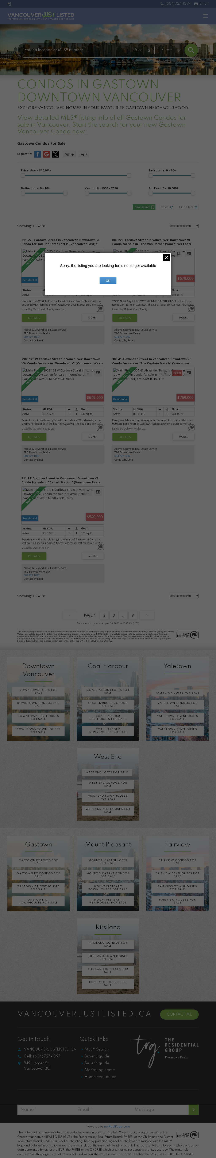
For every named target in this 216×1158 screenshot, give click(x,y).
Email (204, 3)
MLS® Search (97, 1049)
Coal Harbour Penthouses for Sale (108, 717)
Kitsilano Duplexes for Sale (108, 971)
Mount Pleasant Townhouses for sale (108, 888)
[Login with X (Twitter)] (55, 156)
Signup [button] (69, 154)
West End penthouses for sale (108, 810)
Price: (36, 170)
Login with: (24, 154)
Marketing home (100, 1070)
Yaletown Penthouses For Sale (177, 731)
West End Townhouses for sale (108, 797)
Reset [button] (164, 207)
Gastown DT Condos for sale (38, 875)
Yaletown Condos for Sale (177, 704)
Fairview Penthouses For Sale (177, 875)
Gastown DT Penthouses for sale (38, 888)
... (123, 615)
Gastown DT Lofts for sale (38, 862)
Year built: (101, 188)
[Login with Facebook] (37, 156)
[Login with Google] (46, 156)
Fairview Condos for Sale (177, 862)
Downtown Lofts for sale (38, 691)
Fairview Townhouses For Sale (177, 888)
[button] (175, 4)
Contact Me (179, 1014)
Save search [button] (142, 207)
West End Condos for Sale (108, 784)
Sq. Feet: (163, 188)
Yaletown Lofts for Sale (177, 692)
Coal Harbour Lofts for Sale (108, 691)
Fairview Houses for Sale (177, 901)
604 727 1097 (32, 337)
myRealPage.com (117, 1126)
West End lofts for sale (107, 772)
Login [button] (83, 154)
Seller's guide (97, 1063)
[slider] (23, 175)
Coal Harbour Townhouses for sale (108, 731)
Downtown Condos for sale (38, 704)
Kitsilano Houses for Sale (108, 984)
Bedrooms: (162, 170)
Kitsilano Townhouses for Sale (108, 957)
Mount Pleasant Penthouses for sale (108, 901)
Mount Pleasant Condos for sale (108, 875)
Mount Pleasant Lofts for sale (108, 862)
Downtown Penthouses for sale (38, 717)
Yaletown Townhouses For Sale (177, 717)
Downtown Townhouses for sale (38, 731)
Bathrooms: (35, 188)
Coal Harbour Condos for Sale (108, 704)
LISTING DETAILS (34, 318)
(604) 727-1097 (178, 3)
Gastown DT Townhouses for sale (38, 901)
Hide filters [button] (186, 207)
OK (108, 280)
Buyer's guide (97, 1056)
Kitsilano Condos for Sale (108, 944)
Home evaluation (100, 1077)
